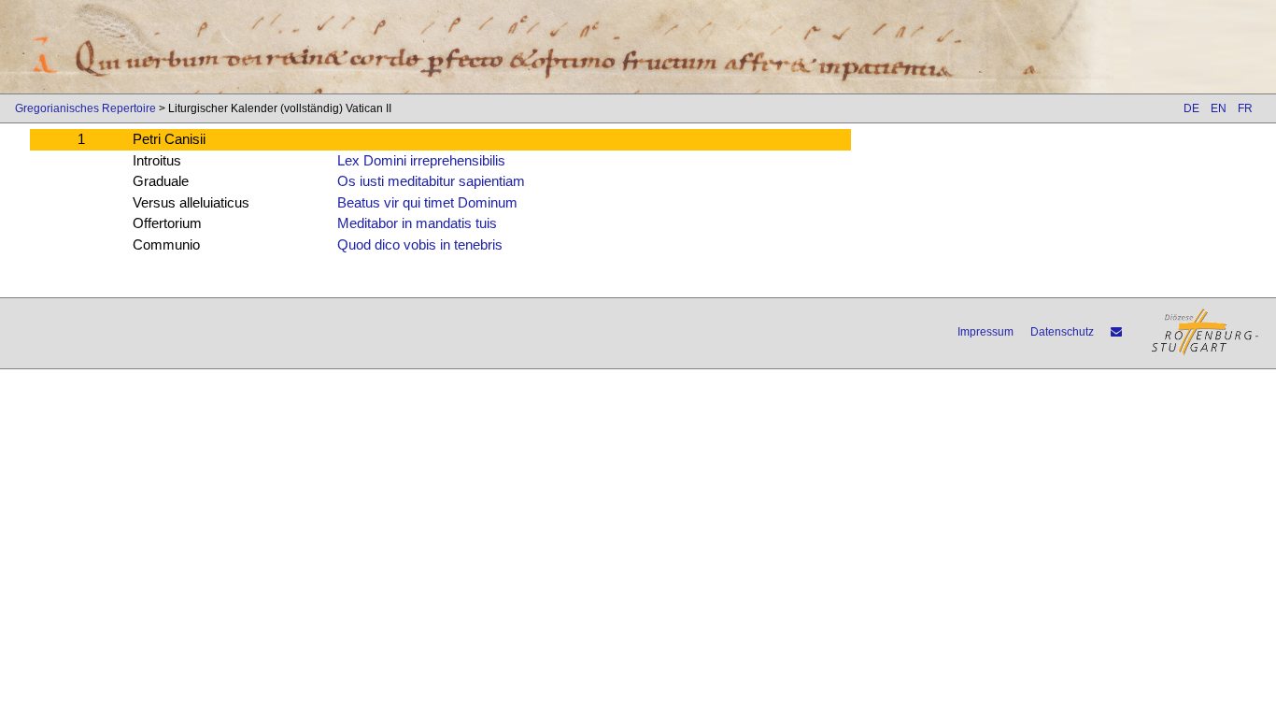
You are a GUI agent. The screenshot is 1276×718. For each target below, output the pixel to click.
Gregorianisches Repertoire (85, 108)
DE (1191, 108)
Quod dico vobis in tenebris (420, 244)
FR (1245, 108)
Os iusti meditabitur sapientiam (431, 181)
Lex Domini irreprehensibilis (421, 160)
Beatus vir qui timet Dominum (427, 202)
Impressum (985, 331)
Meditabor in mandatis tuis (417, 223)
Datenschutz (1062, 331)
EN (1218, 108)
